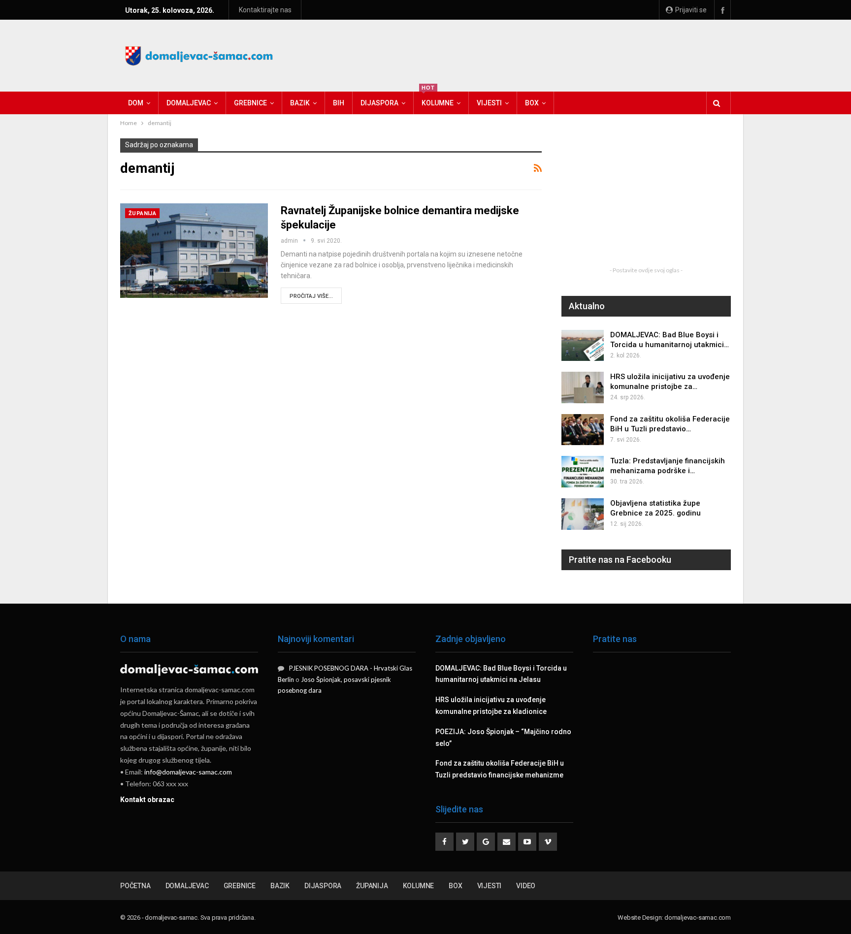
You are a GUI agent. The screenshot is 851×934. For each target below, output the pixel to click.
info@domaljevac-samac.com (188, 772)
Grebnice (250, 103)
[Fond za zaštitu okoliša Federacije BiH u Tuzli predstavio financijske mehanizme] (582, 430)
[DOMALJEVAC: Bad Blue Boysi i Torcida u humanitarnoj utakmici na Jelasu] (582, 345)
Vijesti (489, 103)
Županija (142, 213)
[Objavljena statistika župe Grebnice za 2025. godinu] (582, 514)
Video (525, 886)
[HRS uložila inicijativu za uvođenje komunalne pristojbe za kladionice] (582, 387)
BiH (338, 103)
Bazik (300, 103)
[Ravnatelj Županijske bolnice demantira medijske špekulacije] (194, 250)
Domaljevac (188, 103)
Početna (135, 886)
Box (532, 103)
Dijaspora (379, 103)
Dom (135, 103)
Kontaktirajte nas (265, 10)
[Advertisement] (551, 54)
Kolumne (438, 99)
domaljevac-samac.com (697, 917)
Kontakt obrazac (147, 800)
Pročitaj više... (311, 296)
